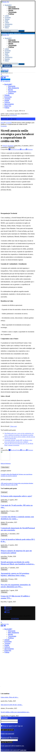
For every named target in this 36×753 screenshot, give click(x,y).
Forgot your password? (7, 733)
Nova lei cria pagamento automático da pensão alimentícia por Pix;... (16, 586)
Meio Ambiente (13, 9)
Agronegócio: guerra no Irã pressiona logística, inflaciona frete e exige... (15, 574)
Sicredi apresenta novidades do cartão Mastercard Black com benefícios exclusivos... (18, 563)
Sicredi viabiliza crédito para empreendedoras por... (15, 712)
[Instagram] (2, 78)
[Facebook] (1, 78)
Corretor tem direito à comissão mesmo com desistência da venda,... (17, 518)
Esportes (7, 26)
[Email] (5, 78)
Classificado (7, 66)
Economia (8, 17)
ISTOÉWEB (13, 115)
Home (2, 122)
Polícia (7, 27)
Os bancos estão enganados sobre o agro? (16, 496)
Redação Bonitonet (8, 145)
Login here (23, 750)
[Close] (1, 74)
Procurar (21, 31)
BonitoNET (8, 5)
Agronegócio (8, 24)
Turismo (7, 19)
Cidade (7, 15)
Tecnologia (12, 12)
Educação (12, 7)
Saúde (6, 21)
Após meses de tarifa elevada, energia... (12, 704)
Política (11, 14)
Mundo (10, 10)
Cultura (7, 22)
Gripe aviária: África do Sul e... (10, 697)
